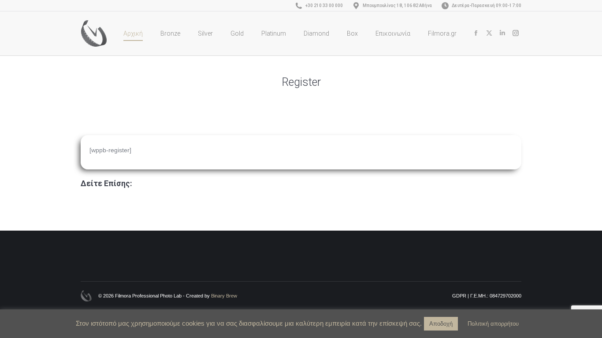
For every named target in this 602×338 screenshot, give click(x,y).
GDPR (459, 295)
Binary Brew (224, 295)
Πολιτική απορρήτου (493, 323)
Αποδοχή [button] (441, 323)
